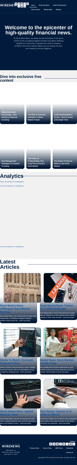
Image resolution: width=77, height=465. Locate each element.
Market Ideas (48, 9)
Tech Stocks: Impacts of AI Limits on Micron (56, 413)
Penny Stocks (35, 9)
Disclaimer (69, 448)
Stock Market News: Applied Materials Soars (16, 413)
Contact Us (69, 452)
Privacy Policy (34, 448)
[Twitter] (54, 444)
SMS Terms (59, 448)
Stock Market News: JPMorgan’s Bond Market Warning (15, 308)
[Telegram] (22, 6)
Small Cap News (44, 5)
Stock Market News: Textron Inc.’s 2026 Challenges (56, 307)
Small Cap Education (59, 5)
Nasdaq (58, 9)
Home (33, 5)
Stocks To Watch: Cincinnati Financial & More (16, 361)
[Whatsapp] (24, 6)
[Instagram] (24, 4)
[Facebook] (50, 444)
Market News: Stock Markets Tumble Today (57, 361)
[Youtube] (22, 4)
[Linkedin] (27, 4)
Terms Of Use (47, 448)
